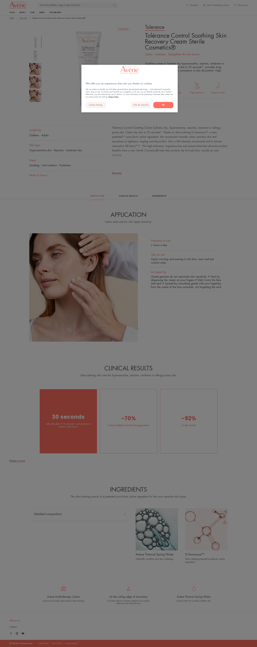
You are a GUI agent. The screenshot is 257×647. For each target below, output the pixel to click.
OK (163, 105)
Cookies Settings (95, 105)
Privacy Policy (113, 97)
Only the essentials (141, 105)
